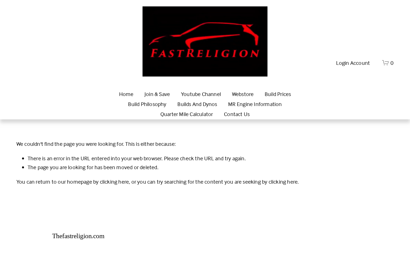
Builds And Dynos (197, 103)
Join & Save (157, 93)
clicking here (114, 181)
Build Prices (278, 93)
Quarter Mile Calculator (186, 113)
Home (126, 93)
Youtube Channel (201, 93)
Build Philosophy (147, 103)
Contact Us (237, 113)
